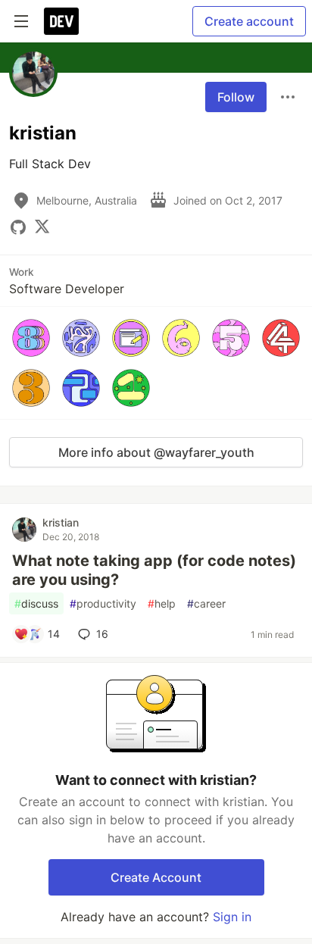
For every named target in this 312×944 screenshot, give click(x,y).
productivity (103, 603)
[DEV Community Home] (61, 21)
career (206, 603)
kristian (60, 522)
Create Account (156, 877)
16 (102, 633)
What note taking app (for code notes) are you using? (154, 570)
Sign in (232, 916)
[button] (31, 338)
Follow (235, 97)
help (162, 603)
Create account (249, 21)
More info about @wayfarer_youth (156, 452)
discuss (36, 603)
